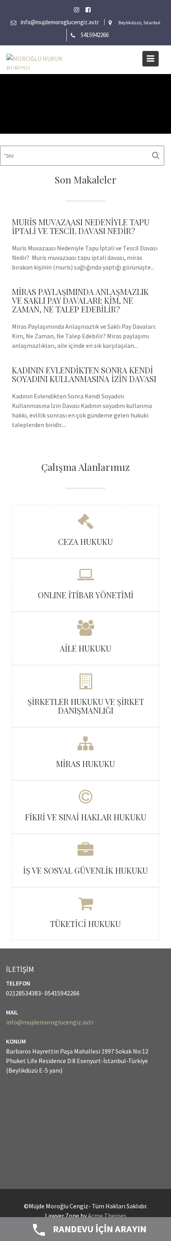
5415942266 (95, 35)
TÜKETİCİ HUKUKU (85, 923)
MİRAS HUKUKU (85, 763)
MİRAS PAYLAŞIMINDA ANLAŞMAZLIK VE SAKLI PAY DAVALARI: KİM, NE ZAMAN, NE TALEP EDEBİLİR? (80, 300)
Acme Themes (107, 1216)
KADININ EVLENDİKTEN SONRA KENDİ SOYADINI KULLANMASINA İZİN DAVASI (84, 374)
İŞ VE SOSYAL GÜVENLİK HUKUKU (85, 870)
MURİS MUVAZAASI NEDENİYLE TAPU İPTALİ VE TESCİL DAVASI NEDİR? (81, 226)
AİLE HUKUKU (85, 648)
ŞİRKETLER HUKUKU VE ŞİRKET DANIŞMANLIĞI (85, 706)
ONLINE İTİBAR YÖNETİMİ (86, 594)
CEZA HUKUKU (85, 541)
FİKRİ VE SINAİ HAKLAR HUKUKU (85, 817)
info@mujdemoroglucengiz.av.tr (60, 22)
